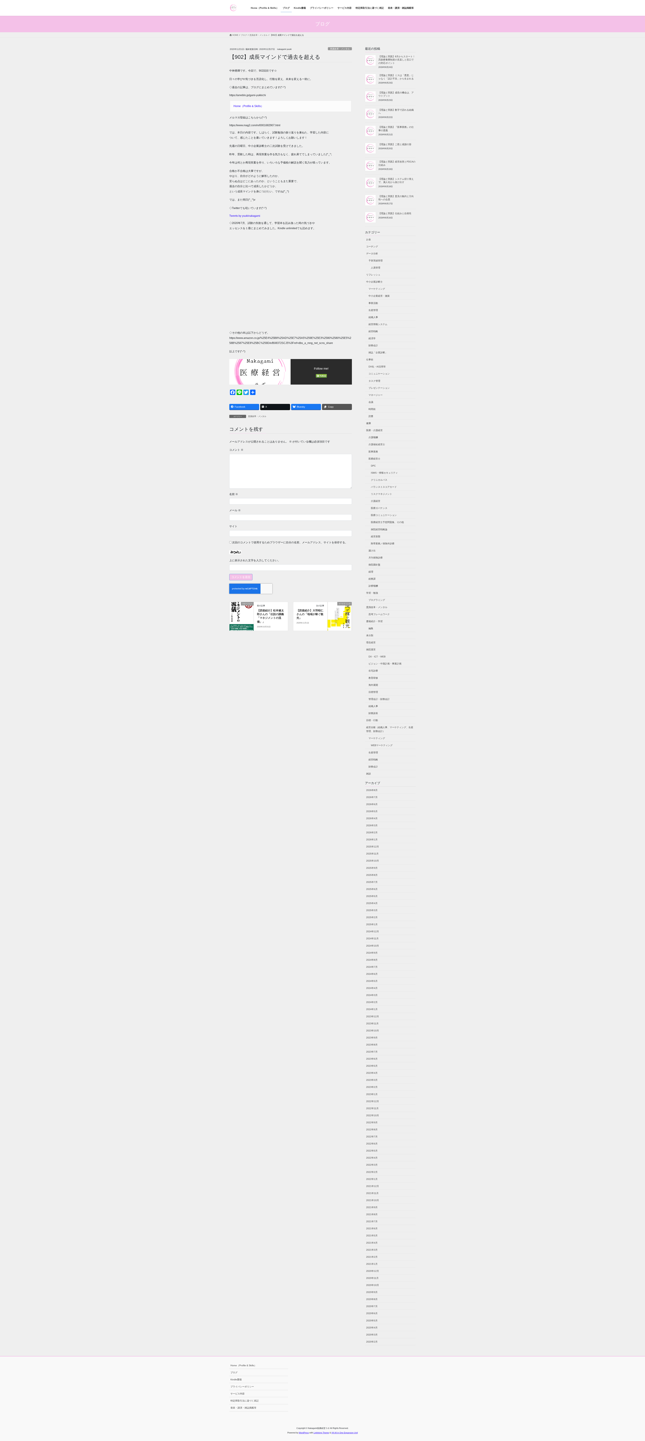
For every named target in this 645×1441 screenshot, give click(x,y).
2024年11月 (372, 938)
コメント (236, 449)
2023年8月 (372, 1044)
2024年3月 (372, 995)
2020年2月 (372, 1341)
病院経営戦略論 (379, 529)
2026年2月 (372, 832)
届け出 (372, 550)
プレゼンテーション (379, 388)
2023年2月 (372, 1087)
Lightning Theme (321, 1433)
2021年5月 (372, 1235)
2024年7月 (372, 967)
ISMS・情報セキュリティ (384, 472)
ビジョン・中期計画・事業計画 (385, 663)
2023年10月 (372, 1030)
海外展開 (373, 685)
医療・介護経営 (374, 430)
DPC (373, 465)
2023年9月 (372, 1037)
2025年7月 (372, 882)
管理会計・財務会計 (379, 699)
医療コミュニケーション (384, 515)
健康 (368, 423)
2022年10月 (372, 1115)
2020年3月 (372, 1334)
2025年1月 (372, 924)
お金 (368, 239)
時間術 (372, 409)
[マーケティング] (340, 614)
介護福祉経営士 (377, 444)
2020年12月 (372, 1271)
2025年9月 (372, 868)
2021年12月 (372, 1186)
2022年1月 (372, 1179)
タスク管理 (374, 381)
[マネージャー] (241, 614)
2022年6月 (372, 1143)
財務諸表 (373, 713)
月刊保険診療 (376, 557)
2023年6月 (372, 1058)
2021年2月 (372, 1257)
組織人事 (373, 317)
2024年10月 (372, 945)
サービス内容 (237, 1393)
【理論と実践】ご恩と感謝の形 (394, 144)
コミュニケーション (379, 373)
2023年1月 (372, 1094)
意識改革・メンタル (340, 49)
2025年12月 (372, 846)
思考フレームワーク (379, 614)
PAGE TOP (628, 1395)
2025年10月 (372, 860)
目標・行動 (372, 720)
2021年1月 (372, 1264)
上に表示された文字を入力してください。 (254, 560)
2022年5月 (372, 1150)
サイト (233, 526)
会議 (371, 402)
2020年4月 (372, 1327)
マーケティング (377, 288)
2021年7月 (372, 1221)
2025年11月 (372, 853)
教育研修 (373, 678)
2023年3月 (372, 1080)
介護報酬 (373, 437)
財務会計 (373, 345)
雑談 (368, 773)
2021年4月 (372, 1242)
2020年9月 (372, 1292)
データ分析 (372, 253)
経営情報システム (378, 324)
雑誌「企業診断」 (378, 352)
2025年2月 (372, 917)
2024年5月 (372, 981)
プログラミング (377, 600)
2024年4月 (372, 988)
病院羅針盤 (374, 564)
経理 (371, 571)
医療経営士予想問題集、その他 (387, 522)
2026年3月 (372, 825)
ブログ (234, 1372)
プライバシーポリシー (242, 1386)
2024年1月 (372, 1009)
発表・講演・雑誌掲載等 (243, 1407)
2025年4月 (372, 903)
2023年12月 (372, 1016)
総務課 (372, 578)
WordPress (304, 1433)
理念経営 (371, 642)
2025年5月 (372, 896)
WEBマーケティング (382, 745)
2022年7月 (372, 1136)
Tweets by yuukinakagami (244, 215)
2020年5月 (372, 1320)
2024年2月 (372, 1002)
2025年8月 (372, 875)
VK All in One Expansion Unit (344, 1433)
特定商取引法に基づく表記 (244, 1400)
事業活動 (373, 303)
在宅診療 (373, 670)
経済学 (372, 338)
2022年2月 (372, 1172)
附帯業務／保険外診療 (382, 543)
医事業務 (373, 451)
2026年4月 (372, 818)
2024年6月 (372, 974)
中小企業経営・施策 (379, 296)
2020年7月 (372, 1306)
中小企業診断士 (374, 281)
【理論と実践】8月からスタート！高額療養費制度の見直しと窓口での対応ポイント (396, 59)
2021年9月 (372, 1207)
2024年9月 (372, 952)
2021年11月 (372, 1193)
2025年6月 (372, 889)
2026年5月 (372, 811)
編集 (371, 628)
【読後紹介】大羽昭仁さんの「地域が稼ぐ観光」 (309, 614)
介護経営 (375, 501)
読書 (371, 416)
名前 (233, 494)
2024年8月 (372, 959)
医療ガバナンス (379, 508)
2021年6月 (372, 1228)
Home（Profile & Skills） (248, 106)
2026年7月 (372, 797)
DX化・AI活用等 (377, 366)
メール (235, 510)
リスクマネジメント (381, 494)
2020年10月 (372, 1285)
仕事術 (369, 359)
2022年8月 (372, 1129)
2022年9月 (372, 1122)
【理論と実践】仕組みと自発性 (394, 213)
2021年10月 (372, 1200)
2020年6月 (372, 1313)
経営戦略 (373, 331)
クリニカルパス (379, 479)
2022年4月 (372, 1157)
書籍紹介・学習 (374, 621)
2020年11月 (372, 1278)
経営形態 (375, 536)
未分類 (369, 635)
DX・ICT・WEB (377, 656)
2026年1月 (372, 839)
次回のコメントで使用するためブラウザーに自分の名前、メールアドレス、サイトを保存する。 (290, 542)
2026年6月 (372, 804)
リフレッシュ (373, 274)
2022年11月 (372, 1108)
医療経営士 (374, 458)
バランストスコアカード (384, 487)
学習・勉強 (372, 593)
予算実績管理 (376, 260)
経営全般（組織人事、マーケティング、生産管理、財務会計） (389, 729)
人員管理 (375, 267)
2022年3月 (372, 1164)
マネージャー (376, 395)
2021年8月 (372, 1214)
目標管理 (373, 692)
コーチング (372, 246)
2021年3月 (372, 1249)
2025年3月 (372, 910)
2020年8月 (372, 1299)
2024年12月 (372, 931)
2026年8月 (372, 790)
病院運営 (371, 649)
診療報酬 (373, 585)
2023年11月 (372, 1023)
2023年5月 (372, 1065)
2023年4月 (372, 1073)
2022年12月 (372, 1101)
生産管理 (373, 310)
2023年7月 (372, 1051)
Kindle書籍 (236, 1379)
